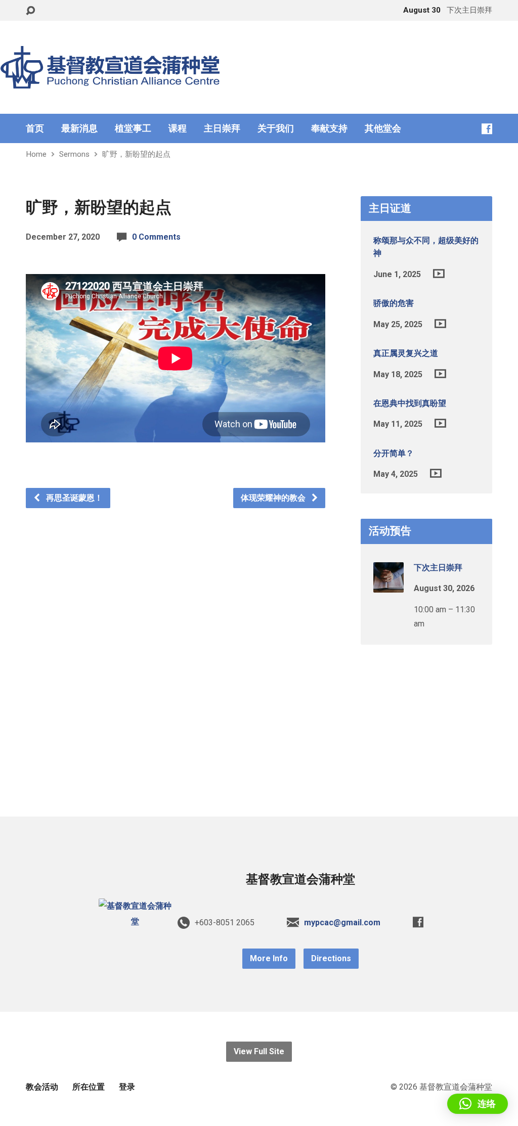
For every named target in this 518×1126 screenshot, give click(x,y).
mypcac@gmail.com (342, 922)
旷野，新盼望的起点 (136, 154)
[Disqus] (175, 634)
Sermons (74, 154)
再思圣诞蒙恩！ (73, 498)
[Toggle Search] (30, 11)
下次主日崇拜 (438, 567)
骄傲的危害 (393, 303)
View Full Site (259, 1051)
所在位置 (88, 1087)
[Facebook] (487, 128)
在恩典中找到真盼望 (409, 403)
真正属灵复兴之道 (405, 353)
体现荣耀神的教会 (274, 498)
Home (36, 154)
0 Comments (156, 237)
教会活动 (42, 1087)
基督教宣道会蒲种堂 (300, 879)
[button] (477, 1104)
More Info (269, 958)
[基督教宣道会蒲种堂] (135, 921)
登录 (127, 1087)
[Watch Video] (439, 273)
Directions (331, 958)
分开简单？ (393, 453)
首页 (35, 128)
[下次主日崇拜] (388, 585)
